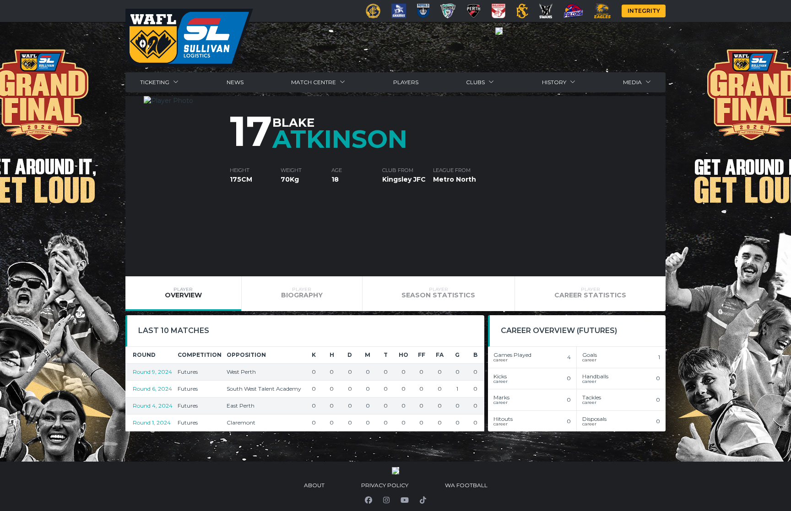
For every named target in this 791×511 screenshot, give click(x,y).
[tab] (183, 293)
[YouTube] (405, 500)
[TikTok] (423, 500)
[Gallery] (499, 31)
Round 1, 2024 (152, 422)
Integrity (644, 10)
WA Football (466, 485)
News (235, 82)
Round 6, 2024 (152, 388)
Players (405, 82)
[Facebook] (368, 500)
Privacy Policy (384, 485)
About (314, 485)
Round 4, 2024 (153, 405)
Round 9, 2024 (152, 371)
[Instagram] (386, 500)
